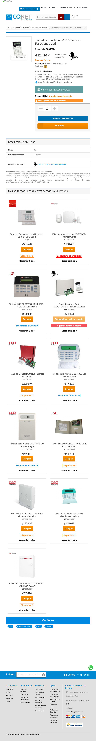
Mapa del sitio (25, 703)
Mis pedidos (39, 689)
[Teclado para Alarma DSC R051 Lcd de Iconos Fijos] (12, 413)
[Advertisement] (48, 652)
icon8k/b (49, 626)
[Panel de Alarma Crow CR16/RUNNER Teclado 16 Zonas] (54, 274)
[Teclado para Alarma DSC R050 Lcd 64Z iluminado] (54, 343)
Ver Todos (62, 191)
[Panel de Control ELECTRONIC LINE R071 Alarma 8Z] (54, 413)
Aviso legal (24, 694)
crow (39, 626)
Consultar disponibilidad (69, 256)
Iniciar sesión (84, 7)
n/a (11, 626)
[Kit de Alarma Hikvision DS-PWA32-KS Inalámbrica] (54, 204)
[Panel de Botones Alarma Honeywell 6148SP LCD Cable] (12, 204)
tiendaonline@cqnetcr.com (74, 712)
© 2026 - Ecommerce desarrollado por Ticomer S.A (23, 734)
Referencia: (40, 49)
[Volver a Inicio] (8, 27)
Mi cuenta (40, 685)
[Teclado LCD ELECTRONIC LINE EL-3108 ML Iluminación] (12, 274)
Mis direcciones (40, 697)
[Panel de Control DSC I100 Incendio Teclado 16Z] (12, 343)
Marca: (58, 55)
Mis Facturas (39, 711)
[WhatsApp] (48, 2)
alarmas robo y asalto (25, 626)
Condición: (60, 57)
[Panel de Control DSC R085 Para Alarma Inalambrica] (12, 483)
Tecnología (9, 689)
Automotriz (9, 695)
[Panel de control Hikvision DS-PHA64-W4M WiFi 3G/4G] (12, 553)
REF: (23, 240)
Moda (8, 692)
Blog (44, 7)
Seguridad (9, 698)
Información (26, 685)
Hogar (8, 701)
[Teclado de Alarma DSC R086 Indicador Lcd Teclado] (54, 483)
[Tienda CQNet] (13, 17)
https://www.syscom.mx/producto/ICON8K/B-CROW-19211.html (27, 182)
